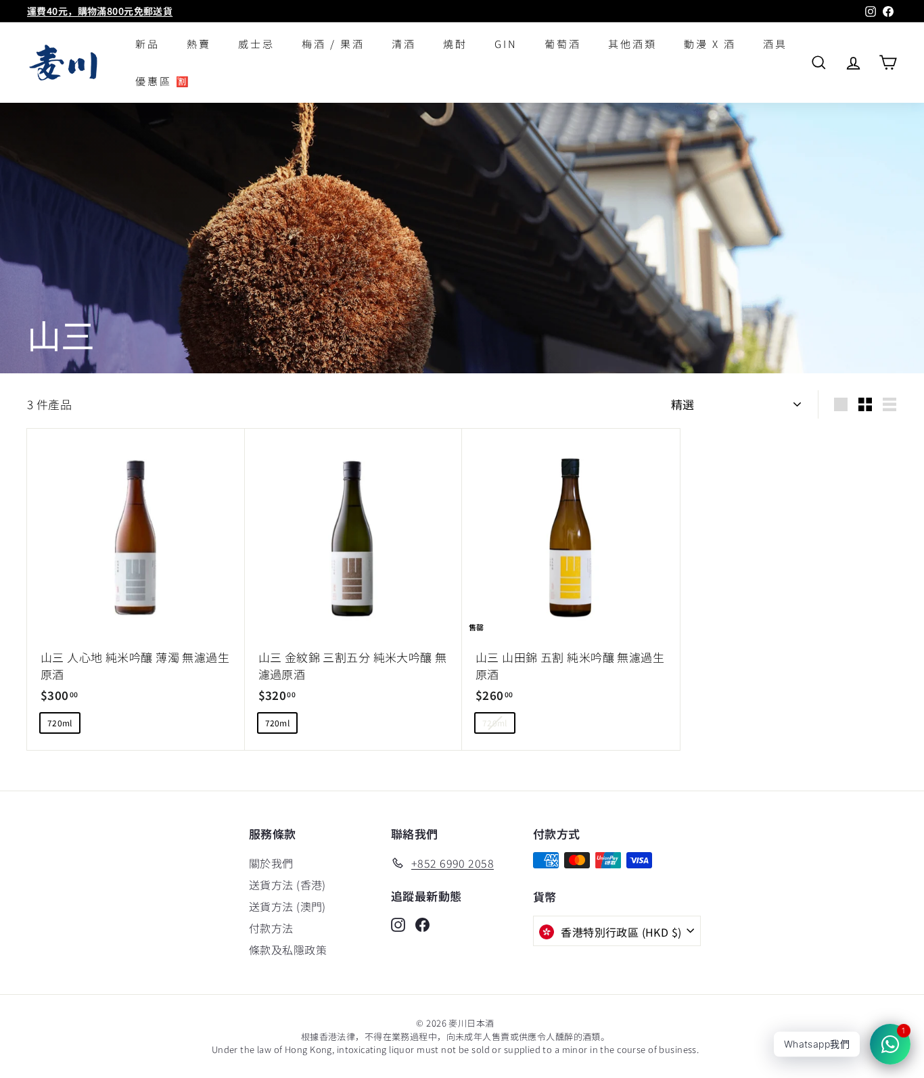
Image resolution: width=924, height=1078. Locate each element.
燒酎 (455, 44)
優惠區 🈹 (163, 81)
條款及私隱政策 (288, 949)
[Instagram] (398, 923)
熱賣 (199, 44)
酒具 (775, 44)
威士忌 (256, 44)
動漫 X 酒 (710, 44)
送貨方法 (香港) (287, 884)
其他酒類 (632, 44)
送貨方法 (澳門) (287, 906)
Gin (505, 44)
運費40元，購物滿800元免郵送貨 (99, 11)
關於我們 (271, 863)
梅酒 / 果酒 (333, 44)
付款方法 (271, 928)
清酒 (404, 44)
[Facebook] (422, 923)
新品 (147, 44)
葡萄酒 (563, 44)
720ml (59, 722)
